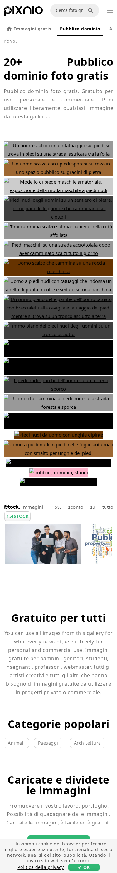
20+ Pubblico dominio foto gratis (58, 69)
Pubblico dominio (80, 29)
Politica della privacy (40, 867)
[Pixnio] (23, 12)
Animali (16, 743)
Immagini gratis (32, 29)
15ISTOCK (17, 516)
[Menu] (110, 10)
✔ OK (84, 867)
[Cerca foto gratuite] (92, 10)
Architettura (87, 743)
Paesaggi (48, 743)
